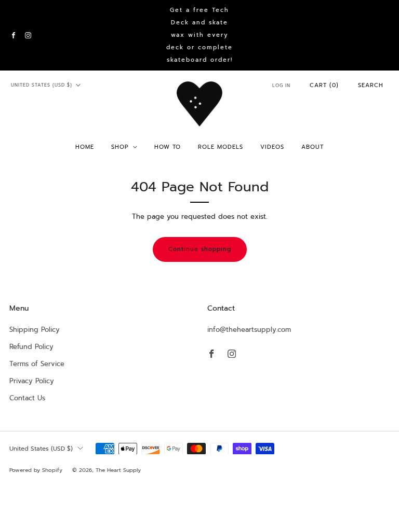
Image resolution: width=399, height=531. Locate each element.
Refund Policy (31, 347)
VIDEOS (272, 147)
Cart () (324, 85)
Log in (281, 85)
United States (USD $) (41, 85)
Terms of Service (36, 364)
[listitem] (199, 35)
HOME (84, 147)
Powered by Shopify (35, 470)
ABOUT (312, 147)
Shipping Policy (34, 329)
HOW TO (167, 147)
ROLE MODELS (220, 147)
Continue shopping (199, 249)
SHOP (120, 147)
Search (370, 85)
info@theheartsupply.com (249, 329)
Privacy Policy (31, 381)
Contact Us (27, 398)
